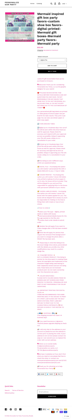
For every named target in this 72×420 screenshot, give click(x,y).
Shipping (40, 50)
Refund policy (9, 393)
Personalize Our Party (12, 3)
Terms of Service (17, 390)
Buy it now (52, 71)
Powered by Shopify (27, 416)
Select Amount (43, 56)
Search (7, 390)
